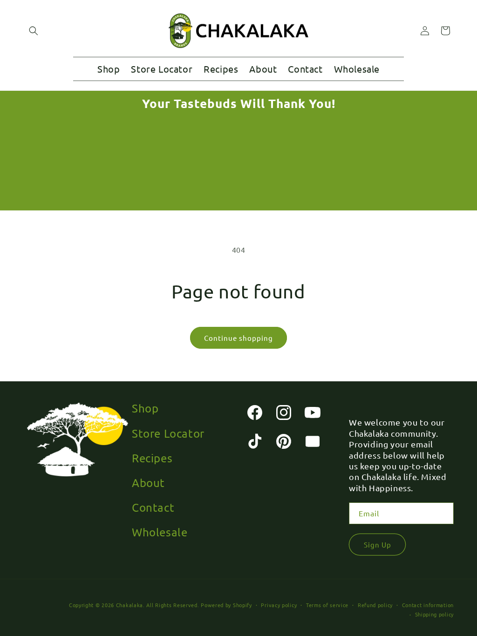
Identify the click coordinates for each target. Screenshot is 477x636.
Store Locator (168, 433)
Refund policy (375, 605)
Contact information (428, 605)
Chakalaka (129, 605)
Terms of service (327, 605)
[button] (33, 30)
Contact (153, 507)
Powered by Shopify (226, 605)
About (148, 482)
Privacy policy (279, 605)
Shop (145, 408)
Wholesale (159, 532)
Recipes (152, 458)
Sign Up (377, 544)
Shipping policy (434, 614)
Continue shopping (238, 337)
